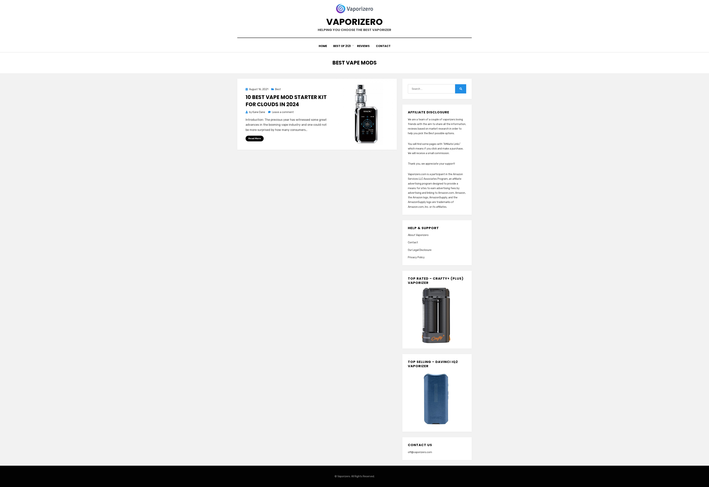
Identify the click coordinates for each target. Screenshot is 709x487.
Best (278, 89)
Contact (383, 46)
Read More (254, 138)
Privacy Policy (416, 257)
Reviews (363, 46)
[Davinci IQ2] (435, 398)
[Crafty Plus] (435, 315)
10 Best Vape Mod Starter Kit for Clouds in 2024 (286, 101)
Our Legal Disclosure (419, 250)
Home (323, 46)
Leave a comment (283, 112)
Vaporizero (354, 22)
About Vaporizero (418, 235)
